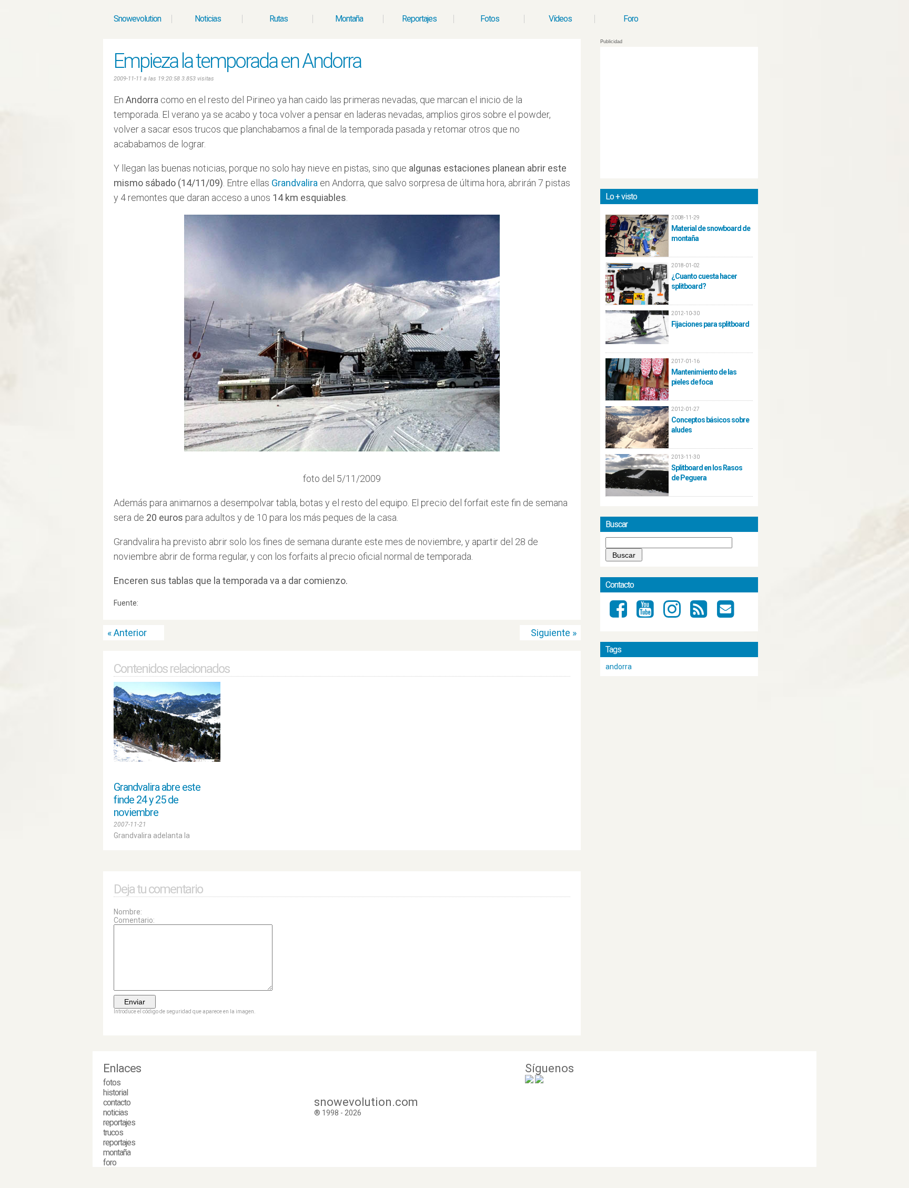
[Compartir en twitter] (556, 605)
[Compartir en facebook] (566, 605)
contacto (116, 1103)
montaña (116, 1152)
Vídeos (560, 19)
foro (109, 1162)
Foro (630, 19)
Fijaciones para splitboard (710, 324)
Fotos (489, 19)
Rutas (278, 19)
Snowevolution (137, 19)
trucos (113, 1132)
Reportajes (419, 19)
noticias (115, 1112)
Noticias (208, 19)
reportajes (119, 1122)
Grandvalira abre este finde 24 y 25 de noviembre (157, 800)
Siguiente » (554, 632)
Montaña (349, 19)
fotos (111, 1083)
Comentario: (134, 920)
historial (115, 1093)
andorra (618, 666)
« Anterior (127, 632)
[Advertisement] (679, 112)
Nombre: (128, 912)
